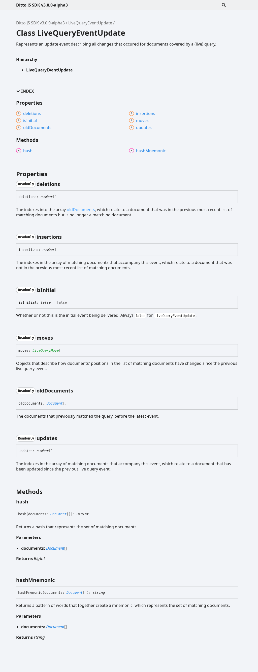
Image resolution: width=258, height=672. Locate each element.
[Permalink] (64, 184)
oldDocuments (81, 209)
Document (55, 403)
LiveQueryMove (46, 350)
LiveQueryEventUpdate (90, 23)
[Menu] (237, 5)
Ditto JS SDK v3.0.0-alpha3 (42, 5)
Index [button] (27, 91)
